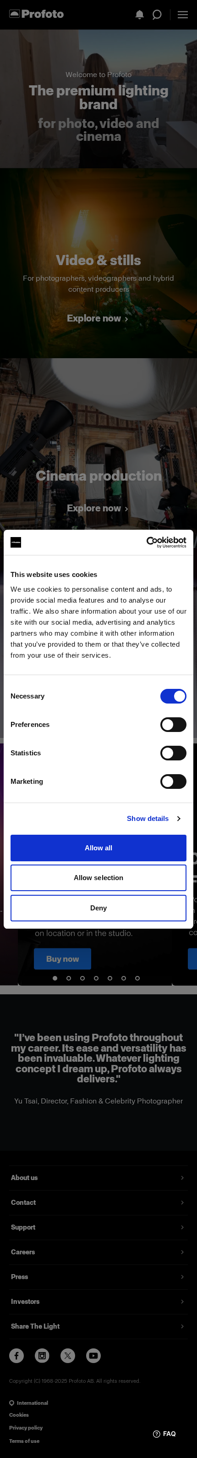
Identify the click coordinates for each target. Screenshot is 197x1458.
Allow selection (99, 877)
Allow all (99, 848)
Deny (98, 908)
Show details (148, 818)
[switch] (173, 724)
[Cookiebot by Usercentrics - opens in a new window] (146, 543)
